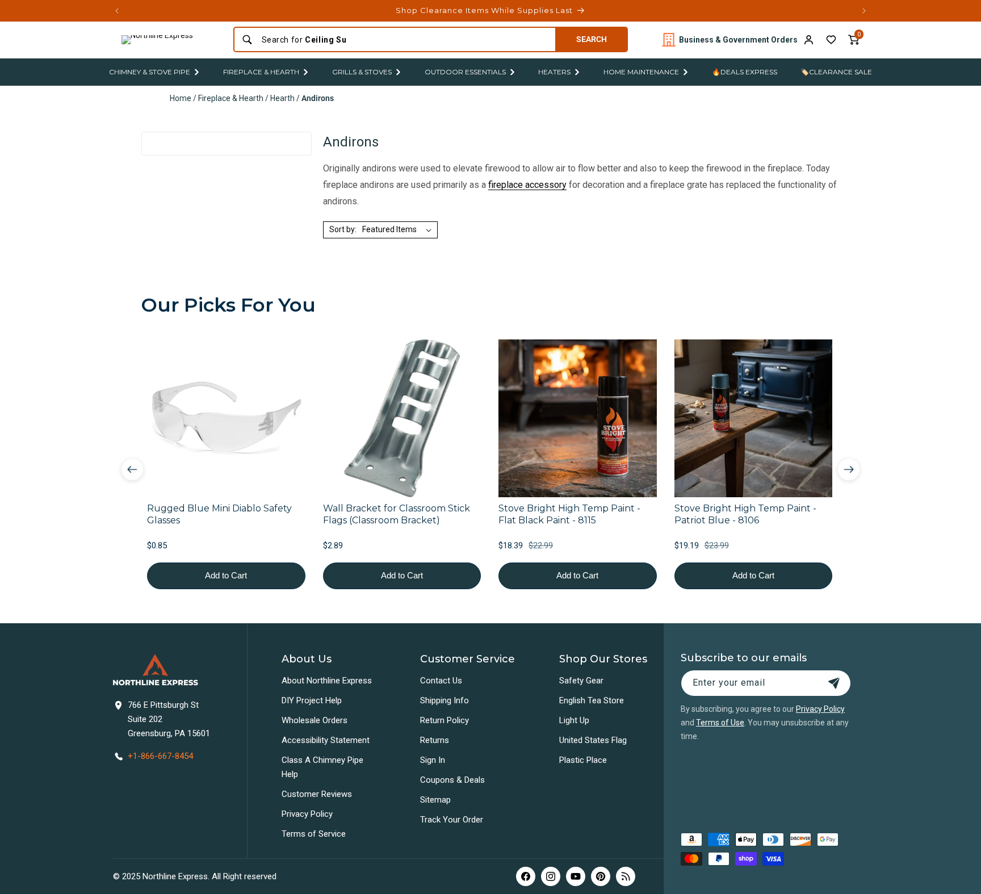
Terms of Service (314, 834)
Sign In (432, 760)
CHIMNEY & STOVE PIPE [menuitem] (149, 72)
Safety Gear (581, 680)
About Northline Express (327, 680)
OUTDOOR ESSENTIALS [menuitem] (465, 72)
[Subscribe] (834, 683)
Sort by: (343, 229)
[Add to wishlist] (831, 39)
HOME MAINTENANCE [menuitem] (641, 72)
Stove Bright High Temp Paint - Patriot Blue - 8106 (745, 514)
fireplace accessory (527, 184)
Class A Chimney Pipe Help (322, 767)
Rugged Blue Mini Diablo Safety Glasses (219, 514)
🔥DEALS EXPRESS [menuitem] (744, 72)
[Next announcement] (864, 11)
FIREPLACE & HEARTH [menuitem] (261, 72)
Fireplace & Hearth (230, 98)
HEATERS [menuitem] (554, 72)
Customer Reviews (317, 794)
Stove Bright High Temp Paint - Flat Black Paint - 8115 (569, 514)
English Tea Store (591, 700)
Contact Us (441, 680)
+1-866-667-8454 (160, 756)
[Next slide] (849, 469)
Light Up (574, 720)
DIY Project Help (312, 700)
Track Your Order (451, 820)
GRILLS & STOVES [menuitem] (362, 72)
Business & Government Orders (738, 39)
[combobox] (405, 39)
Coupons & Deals (452, 780)
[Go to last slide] (132, 469)
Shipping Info (444, 700)
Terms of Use (720, 722)
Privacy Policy (307, 814)
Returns (434, 740)
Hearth (282, 98)
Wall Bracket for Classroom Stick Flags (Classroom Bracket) (396, 514)
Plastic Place (583, 760)
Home (180, 98)
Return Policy (444, 720)
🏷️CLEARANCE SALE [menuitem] (836, 72)
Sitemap (435, 800)
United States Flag (593, 740)
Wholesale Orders (314, 720)
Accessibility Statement (326, 740)
